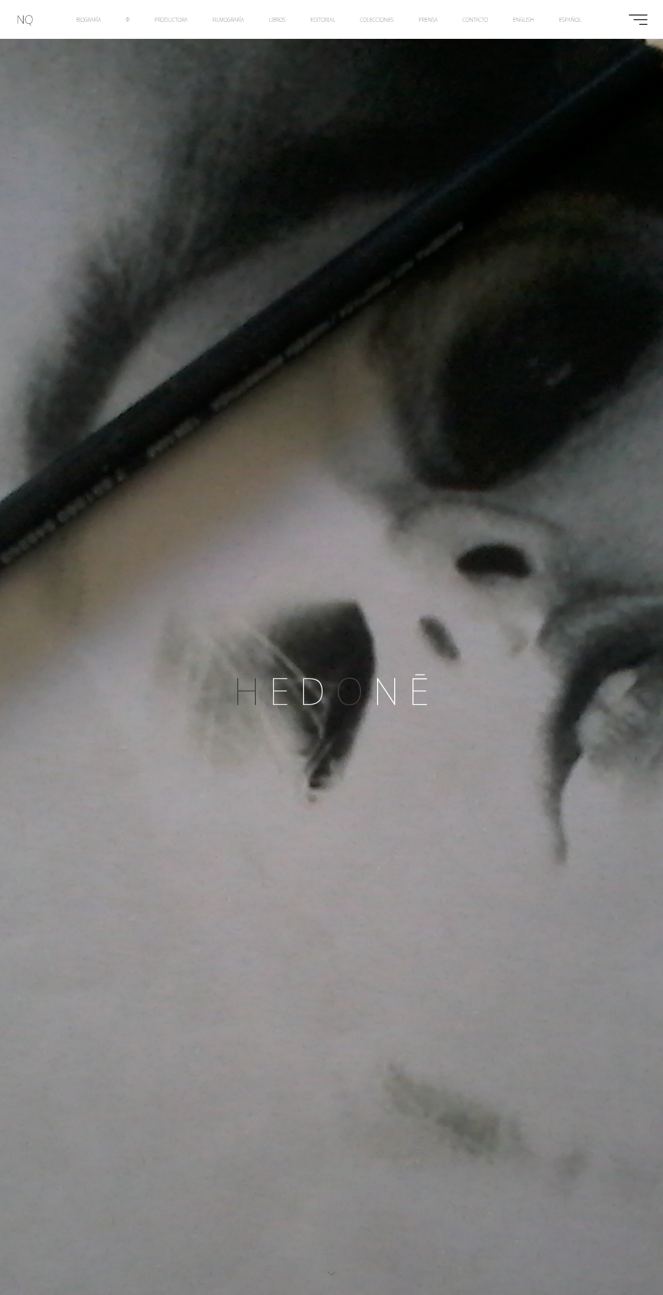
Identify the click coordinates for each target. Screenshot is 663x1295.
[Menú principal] (638, 20)
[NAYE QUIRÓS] (25, 19)
